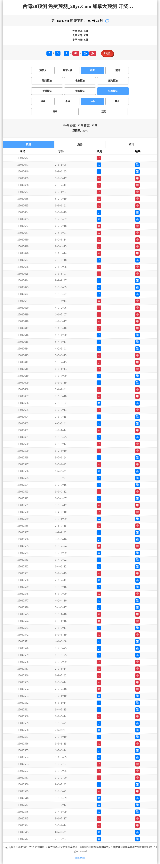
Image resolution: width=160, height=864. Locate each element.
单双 (117, 101)
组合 (43, 101)
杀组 (67, 101)
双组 (103, 111)
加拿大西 (67, 70)
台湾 (92, 70)
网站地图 (80, 858)
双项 (55, 111)
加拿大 (42, 70)
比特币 (117, 70)
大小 (92, 101)
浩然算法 (113, 91)
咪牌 (107, 53)
